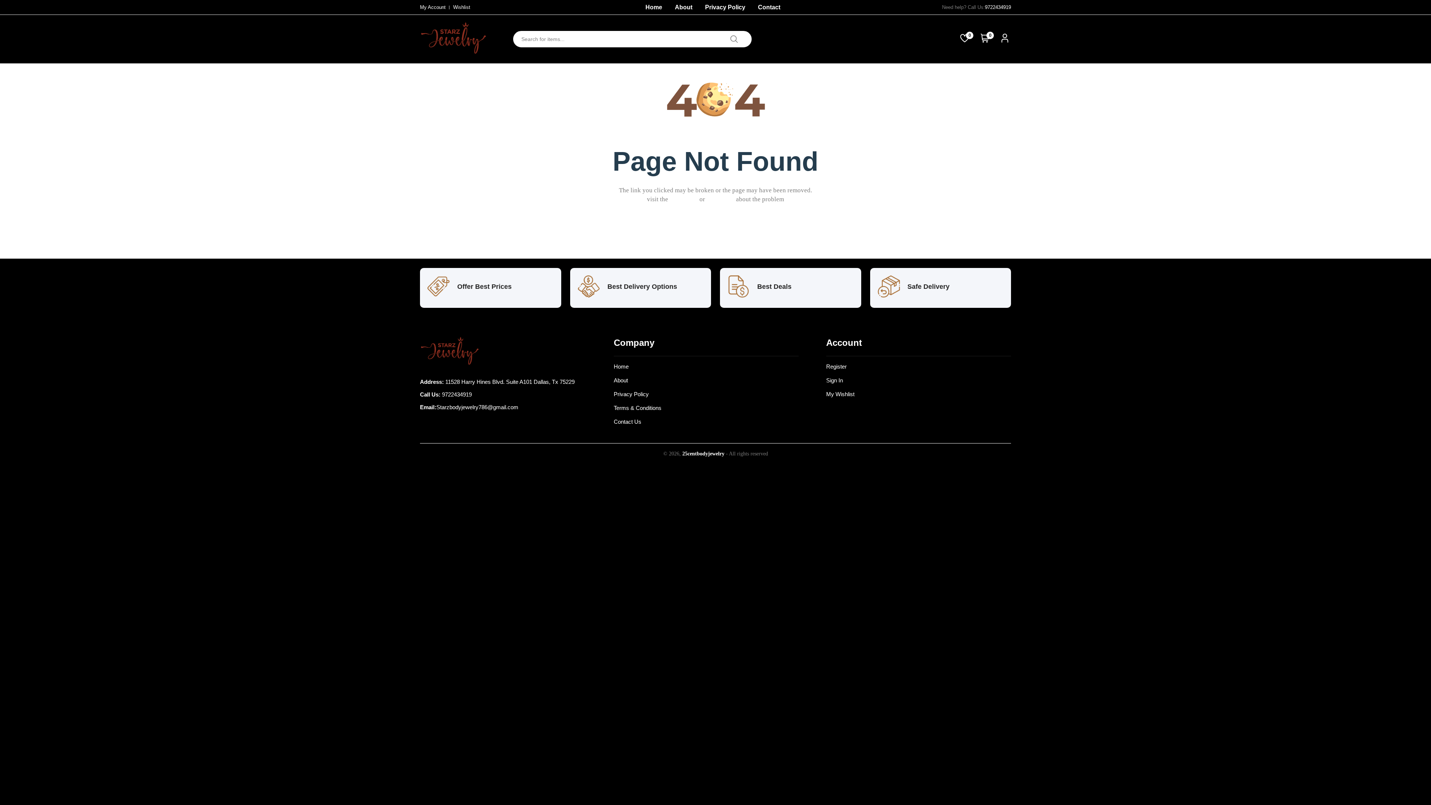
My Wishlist (840, 394)
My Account (433, 7)
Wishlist (461, 7)
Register (836, 366)
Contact (769, 7)
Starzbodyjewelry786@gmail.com (477, 407)
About (683, 7)
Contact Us (627, 422)
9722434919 (998, 7)
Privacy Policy (725, 7)
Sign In (834, 380)
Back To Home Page (720, 235)
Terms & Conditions (637, 408)
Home (653, 7)
